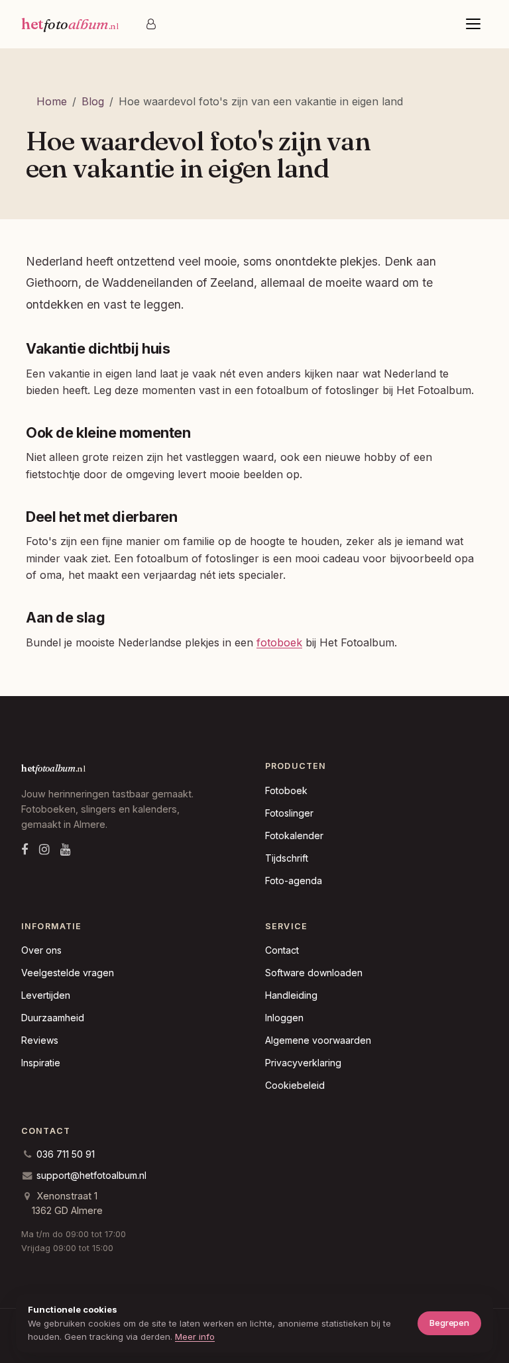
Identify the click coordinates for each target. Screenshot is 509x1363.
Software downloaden (314, 972)
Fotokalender (294, 835)
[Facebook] (24, 849)
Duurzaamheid (52, 1017)
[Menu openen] (473, 23)
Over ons (41, 950)
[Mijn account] (151, 24)
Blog (93, 101)
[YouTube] (65, 849)
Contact (282, 950)
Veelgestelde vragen (67, 972)
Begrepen (449, 1322)
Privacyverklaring (303, 1062)
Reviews (39, 1040)
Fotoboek (286, 790)
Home (51, 101)
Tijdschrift (286, 858)
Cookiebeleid (295, 1085)
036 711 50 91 (65, 1154)
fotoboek (279, 642)
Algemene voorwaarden (318, 1040)
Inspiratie (40, 1062)
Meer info (195, 1336)
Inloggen (284, 1017)
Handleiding (291, 995)
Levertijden (45, 995)
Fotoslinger (289, 813)
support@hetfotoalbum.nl (91, 1175)
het (69, 24)
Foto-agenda (293, 880)
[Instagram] (44, 849)
